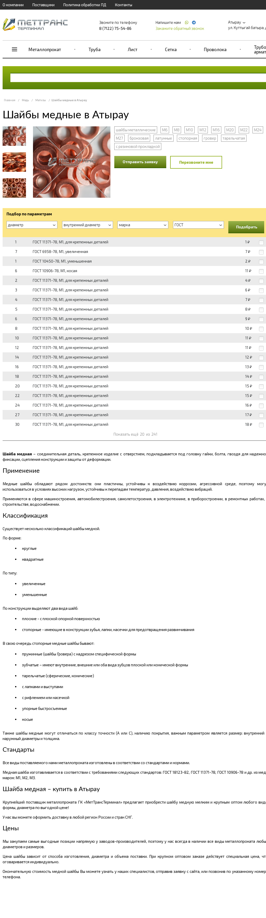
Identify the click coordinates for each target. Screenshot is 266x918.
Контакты (123, 4)
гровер (210, 138)
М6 (165, 129)
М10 (189, 129)
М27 (119, 138)
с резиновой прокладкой (138, 146)
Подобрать (246, 226)
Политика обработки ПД (84, 4)
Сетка (171, 49)
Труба (95, 49)
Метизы (40, 100)
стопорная (187, 138)
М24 (258, 129)
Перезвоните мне (196, 162)
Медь (25, 100)
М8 (176, 129)
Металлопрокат (45, 49)
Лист (132, 49)
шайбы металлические (136, 129)
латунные (163, 138)
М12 (203, 129)
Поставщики (43, 4)
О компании (13, 4)
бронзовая (139, 138)
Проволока (215, 49)
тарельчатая (234, 138)
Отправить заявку (140, 161)
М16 (216, 129)
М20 (230, 129)
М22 (244, 129)
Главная (9, 100)
